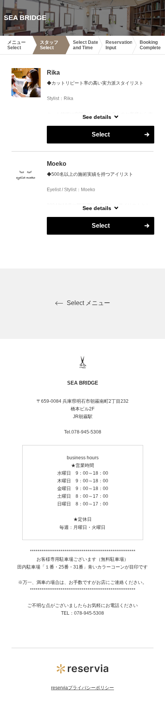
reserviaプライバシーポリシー (82, 687)
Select (101, 134)
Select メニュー (88, 303)
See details (96, 117)
